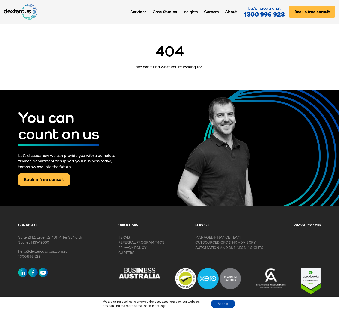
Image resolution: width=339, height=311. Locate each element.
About (231, 11)
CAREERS (126, 253)
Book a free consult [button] (312, 11)
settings (160, 306)
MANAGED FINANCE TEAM (218, 237)
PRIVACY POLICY (132, 247)
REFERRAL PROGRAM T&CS (141, 242)
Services (138, 11)
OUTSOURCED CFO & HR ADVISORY (225, 242)
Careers (211, 11)
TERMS (124, 237)
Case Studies (165, 11)
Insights (190, 11)
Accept (223, 304)
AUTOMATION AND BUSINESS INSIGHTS (229, 247)
